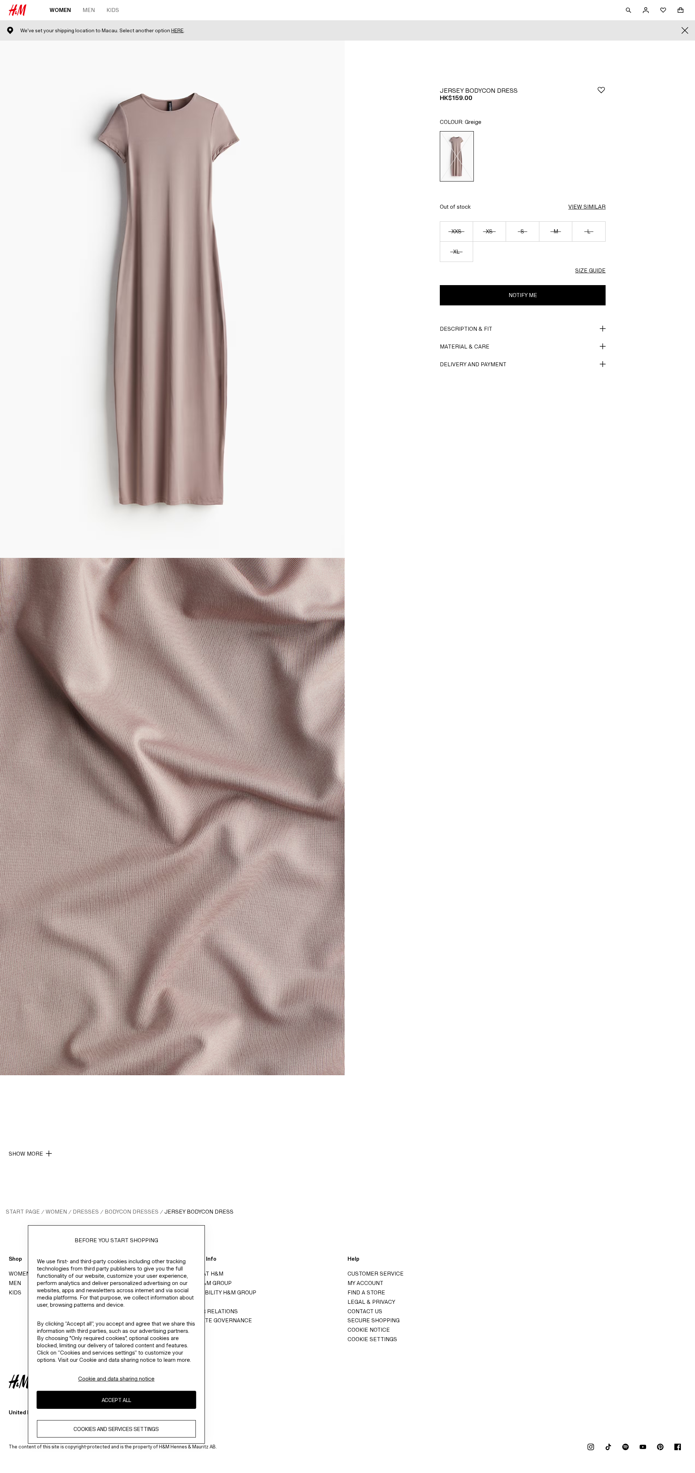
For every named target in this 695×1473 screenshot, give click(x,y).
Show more (26, 1154)
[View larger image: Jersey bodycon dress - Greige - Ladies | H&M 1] (172, 299)
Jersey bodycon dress (198, 1212)
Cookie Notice (369, 1330)
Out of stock (455, 207)
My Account (365, 1283)
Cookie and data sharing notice (116, 1379)
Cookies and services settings (116, 1429)
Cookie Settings (372, 1339)
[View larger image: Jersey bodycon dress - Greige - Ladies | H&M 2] (172, 816)
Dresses (86, 1212)
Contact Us (365, 1311)
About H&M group (205, 1283)
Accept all (116, 1400)
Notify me (523, 295)
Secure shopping (374, 1320)
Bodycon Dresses (132, 1212)
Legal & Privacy (371, 1302)
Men (89, 10)
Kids (112, 10)
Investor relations (208, 1311)
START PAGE (23, 1212)
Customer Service (376, 1273)
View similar (587, 207)
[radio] (457, 156)
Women (60, 10)
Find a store (366, 1292)
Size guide (590, 270)
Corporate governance (215, 1320)
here (177, 30)
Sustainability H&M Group (217, 1292)
